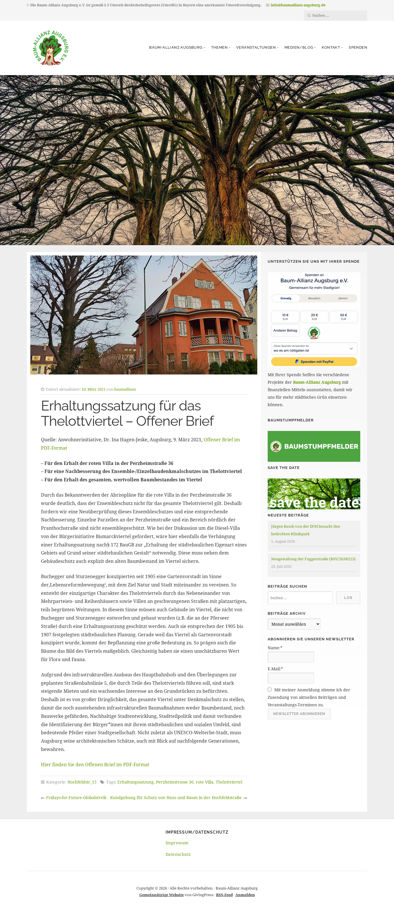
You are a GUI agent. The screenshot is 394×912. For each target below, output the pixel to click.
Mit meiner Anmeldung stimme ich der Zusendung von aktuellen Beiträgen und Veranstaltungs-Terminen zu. (309, 697)
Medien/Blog (298, 47)
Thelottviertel (229, 782)
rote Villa (204, 782)
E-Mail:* (275, 668)
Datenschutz (178, 854)
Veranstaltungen (256, 47)
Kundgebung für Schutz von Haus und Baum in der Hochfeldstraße (176, 797)
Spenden (358, 47)
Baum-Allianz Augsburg (175, 47)
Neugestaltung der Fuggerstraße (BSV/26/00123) (313, 558)
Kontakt (331, 47)
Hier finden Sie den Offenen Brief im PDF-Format (95, 764)
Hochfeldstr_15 (82, 782)
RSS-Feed (224, 894)
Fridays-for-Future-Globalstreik (76, 797)
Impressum (177, 842)
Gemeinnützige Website (161, 894)
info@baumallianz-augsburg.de (298, 5)
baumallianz (125, 389)
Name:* (275, 647)
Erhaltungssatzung (135, 782)
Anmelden (245, 894)
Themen (219, 47)
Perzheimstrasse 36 (175, 782)
